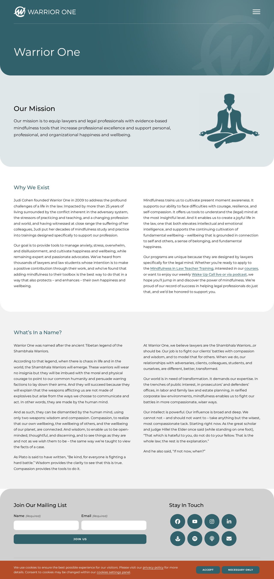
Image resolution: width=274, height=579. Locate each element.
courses (251, 268)
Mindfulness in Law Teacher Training (181, 268)
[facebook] (177, 521)
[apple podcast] (211, 538)
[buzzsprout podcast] (177, 538)
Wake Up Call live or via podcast (219, 274)
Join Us (80, 539)
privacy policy (153, 567)
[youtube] (194, 521)
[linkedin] (229, 521)
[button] (256, 11)
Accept (208, 569)
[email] (229, 538)
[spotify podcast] (194, 538)
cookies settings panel (113, 572)
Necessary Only (240, 569)
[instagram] (211, 521)
